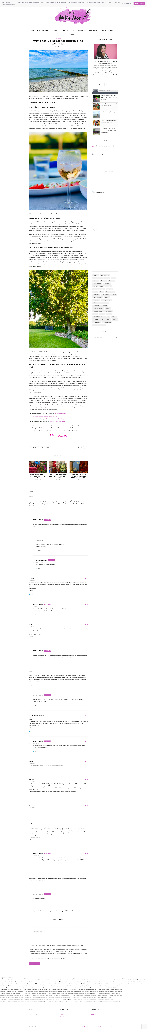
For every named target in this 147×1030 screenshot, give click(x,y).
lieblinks (105, 305)
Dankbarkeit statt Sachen (99, 286)
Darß (110, 286)
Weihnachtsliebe (107, 322)
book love (56, 30)
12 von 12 (96, 275)
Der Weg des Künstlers (60, 413)
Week (103, 93)
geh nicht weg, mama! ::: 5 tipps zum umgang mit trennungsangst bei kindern (109, 97)
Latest (108, 90)
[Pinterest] (84, 447)
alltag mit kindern (98, 278)
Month (108, 93)
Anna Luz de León (38, 520)
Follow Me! (74, 989)
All (112, 93)
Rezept (107, 316)
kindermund (96, 302)
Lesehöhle (105, 302)
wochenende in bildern (99, 325)
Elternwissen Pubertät (99, 289)
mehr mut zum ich (98, 311)
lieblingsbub (97, 305)
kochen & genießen (107, 30)
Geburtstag (96, 294)
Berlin (113, 278)
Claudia (31, 780)
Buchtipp (111, 280)
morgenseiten (46, 447)
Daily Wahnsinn (97, 283)
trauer (108, 319)
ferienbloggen (34, 447)
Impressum (63, 1016)
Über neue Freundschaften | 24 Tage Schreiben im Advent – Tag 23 (58, 476)
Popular (95, 90)
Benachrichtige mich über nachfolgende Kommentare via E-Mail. (48, 958)
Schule (113, 316)
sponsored (96, 319)
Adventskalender (105, 275)
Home (32, 30)
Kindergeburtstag (106, 300)
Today (99, 93)
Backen (107, 278)
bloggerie (58, 38)
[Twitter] (81, 447)
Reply (86, 491)
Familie (95, 291)
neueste (102, 313)
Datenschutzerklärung (76, 953)
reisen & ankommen (78, 30)
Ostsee (108, 313)
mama (107, 308)
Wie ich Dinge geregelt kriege (57, 421)
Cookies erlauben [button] (139, 3)
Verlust (115, 319)
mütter (95, 313)
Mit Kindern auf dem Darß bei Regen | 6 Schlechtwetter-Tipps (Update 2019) (108, 130)
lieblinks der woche (98, 308)
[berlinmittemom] (73, 15)
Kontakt (73, 34)
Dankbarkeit (107, 283)
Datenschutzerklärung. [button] (8, 4)
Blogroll (93, 1014)
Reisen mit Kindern (98, 316)
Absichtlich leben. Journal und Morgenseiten (57, 418)
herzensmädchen (98, 297)
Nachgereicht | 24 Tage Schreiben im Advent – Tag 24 (37, 476)
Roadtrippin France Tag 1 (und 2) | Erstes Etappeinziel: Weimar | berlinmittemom (59, 911)
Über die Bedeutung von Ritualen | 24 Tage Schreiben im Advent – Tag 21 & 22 (78, 476)
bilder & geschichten (43, 30)
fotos (101, 291)
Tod (102, 319)
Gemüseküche (105, 294)
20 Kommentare (62, 46)
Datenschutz (63, 1014)
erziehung (109, 289)
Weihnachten (97, 322)
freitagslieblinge (110, 291)
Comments (102, 90)
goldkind (114, 294)
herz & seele (66, 30)
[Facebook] (79, 447)
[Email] (86, 447)
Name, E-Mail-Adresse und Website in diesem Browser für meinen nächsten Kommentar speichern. (57, 945)
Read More (105, 80)
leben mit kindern (93, 30)
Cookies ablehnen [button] (127, 3)
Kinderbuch (96, 300)
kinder (106, 297)
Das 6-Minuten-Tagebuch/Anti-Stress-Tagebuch (45, 416)
